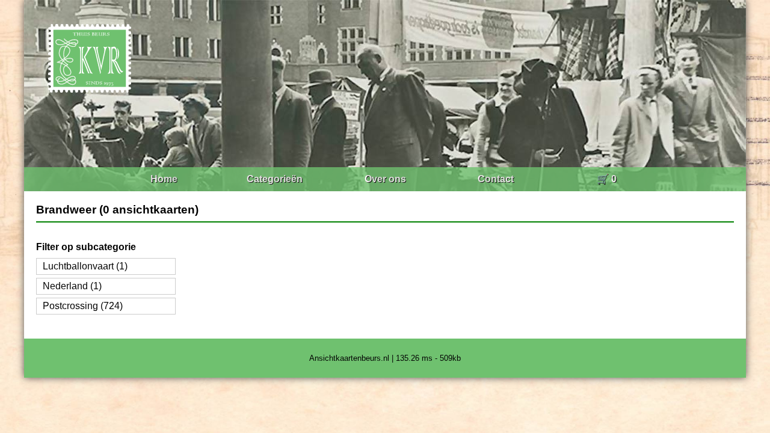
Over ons (385, 179)
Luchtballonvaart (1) (85, 266)
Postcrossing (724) (83, 306)
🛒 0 (607, 179)
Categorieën (275, 179)
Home (163, 179)
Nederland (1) (72, 286)
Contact (496, 179)
